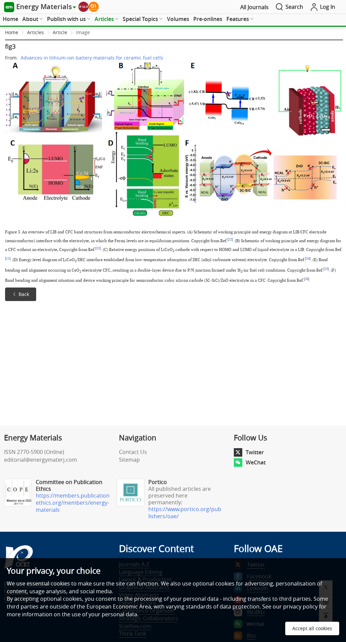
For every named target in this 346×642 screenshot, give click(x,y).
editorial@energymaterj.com (40, 459)
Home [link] (11, 32)
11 (7, 258)
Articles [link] (35, 32)
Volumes (178, 19)
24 (308, 258)
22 (230, 239)
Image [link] (83, 32)
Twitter (255, 452)
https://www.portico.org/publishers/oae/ (184, 512)
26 (306, 279)
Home (10, 19)
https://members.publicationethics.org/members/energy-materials (72, 502)
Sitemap (129, 459)
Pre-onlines (207, 19)
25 (326, 269)
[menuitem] (10, 19)
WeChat (256, 462)
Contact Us (133, 452)
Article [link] (60, 32)
